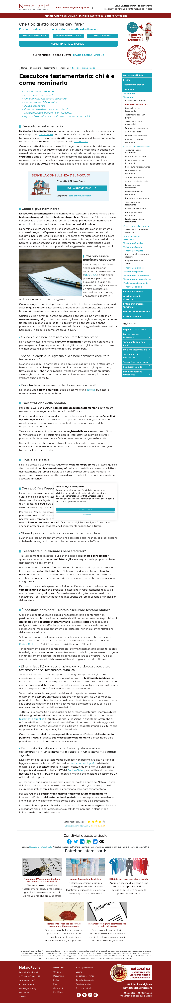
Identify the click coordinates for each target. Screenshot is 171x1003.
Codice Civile (26, 644)
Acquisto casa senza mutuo (68, 36)
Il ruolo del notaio (34, 105)
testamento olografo (83, 763)
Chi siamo (58, 972)
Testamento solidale (132, 287)
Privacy (33, 988)
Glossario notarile (84, 988)
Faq (81, 7)
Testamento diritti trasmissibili (136, 356)
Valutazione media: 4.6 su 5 (85, 826)
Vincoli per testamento (135, 208)
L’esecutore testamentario (39, 91)
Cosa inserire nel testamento (136, 226)
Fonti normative (83, 984)
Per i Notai (58, 992)
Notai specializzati (84, 968)
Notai (86, 7)
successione (81, 141)
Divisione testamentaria (136, 135)
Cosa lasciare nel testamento (136, 146)
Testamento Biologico (133, 268)
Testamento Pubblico (133, 243)
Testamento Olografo (133, 251)
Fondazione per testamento (136, 335)
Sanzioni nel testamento (136, 128)
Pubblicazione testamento (135, 283)
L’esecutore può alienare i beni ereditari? (48, 112)
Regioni (74, 7)
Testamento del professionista (137, 279)
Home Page (58, 968)
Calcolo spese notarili (86, 976)
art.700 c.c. (90, 275)
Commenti (58, 988)
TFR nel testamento (134, 177)
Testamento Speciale (133, 271)
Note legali (24, 988)
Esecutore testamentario (136, 104)
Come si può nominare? (38, 95)
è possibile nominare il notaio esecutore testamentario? (57, 116)
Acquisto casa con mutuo (34, 36)
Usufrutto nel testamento (137, 156)
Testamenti (63, 68)
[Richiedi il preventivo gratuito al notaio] (137, 54)
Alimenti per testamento (136, 181)
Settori (66, 7)
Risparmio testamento (135, 100)
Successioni (35, 68)
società (91, 389)
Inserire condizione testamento (136, 373)
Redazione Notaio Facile (40, 847)
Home (58, 7)
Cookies (22, 996)
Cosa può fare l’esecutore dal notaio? (46, 109)
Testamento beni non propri (136, 343)
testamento (46, 134)
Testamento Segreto (132, 247)
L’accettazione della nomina (40, 102)
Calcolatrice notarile (85, 980)
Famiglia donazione (102, 36)
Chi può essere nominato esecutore (45, 98)
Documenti (58, 976)
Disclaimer (24, 992)
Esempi (79, 972)
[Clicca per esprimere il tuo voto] (104, 821)
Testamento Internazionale (136, 275)
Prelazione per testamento (137, 198)
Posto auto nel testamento (137, 167)
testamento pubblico (31, 719)
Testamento (49, 68)
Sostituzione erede (133, 132)
